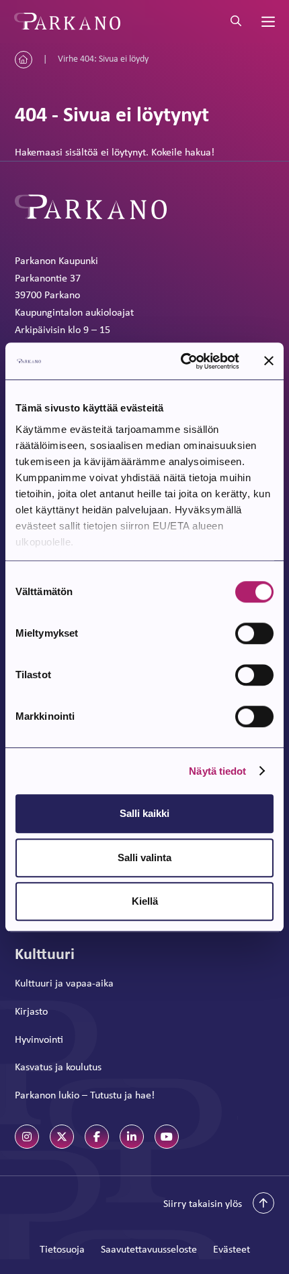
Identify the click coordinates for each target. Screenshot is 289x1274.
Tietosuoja (62, 1249)
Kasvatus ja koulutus (58, 1067)
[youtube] (167, 1137)
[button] (218, 1203)
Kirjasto (31, 1011)
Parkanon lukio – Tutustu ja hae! (85, 1095)
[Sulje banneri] (269, 361)
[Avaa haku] (235, 21)
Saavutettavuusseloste (149, 1249)
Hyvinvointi (39, 1039)
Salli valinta (144, 857)
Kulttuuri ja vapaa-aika (64, 983)
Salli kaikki (144, 813)
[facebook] (97, 1137)
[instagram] (27, 1137)
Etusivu (23, 59)
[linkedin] (132, 1137)
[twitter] (62, 1137)
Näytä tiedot (217, 771)
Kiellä (145, 901)
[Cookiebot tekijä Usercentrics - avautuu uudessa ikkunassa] (181, 361)
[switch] (254, 633)
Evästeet (231, 1249)
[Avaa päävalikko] (267, 21)
